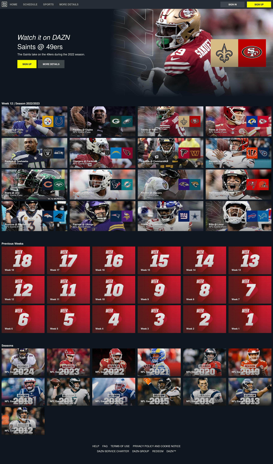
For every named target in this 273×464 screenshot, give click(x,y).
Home (13, 4)
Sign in (232, 4)
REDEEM (157, 451)
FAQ (104, 446)
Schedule (30, 4)
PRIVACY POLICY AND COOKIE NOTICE (157, 446)
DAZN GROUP (140, 451)
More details (69, 4)
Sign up (259, 4)
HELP (95, 446)
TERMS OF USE (120, 446)
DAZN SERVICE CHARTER (113, 451)
